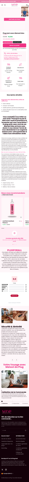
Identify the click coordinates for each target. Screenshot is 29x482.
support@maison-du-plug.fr (7, 444)
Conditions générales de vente (21, 444)
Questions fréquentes (7, 441)
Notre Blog (4, 448)
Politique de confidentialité (20, 453)
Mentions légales (20, 441)
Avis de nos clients (6, 438)
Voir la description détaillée (8, 39)
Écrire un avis (14, 295)
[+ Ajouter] (21, 217)
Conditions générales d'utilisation (21, 448)
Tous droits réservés (17, 477)
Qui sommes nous (20, 438)
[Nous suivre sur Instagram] (6, 470)
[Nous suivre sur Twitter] (2, 470)
